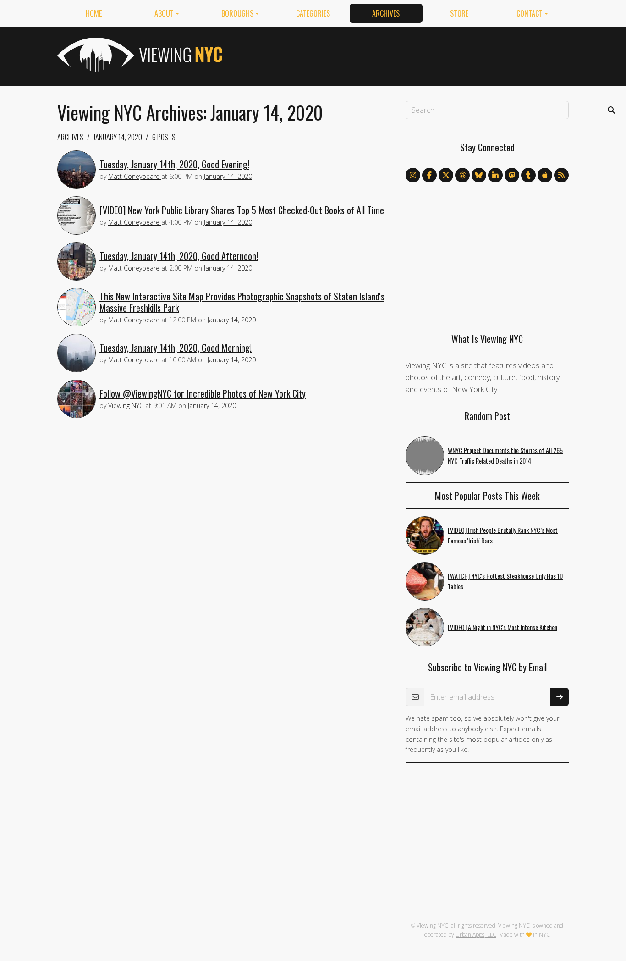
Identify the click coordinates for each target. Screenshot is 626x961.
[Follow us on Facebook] (429, 175)
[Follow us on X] (446, 175)
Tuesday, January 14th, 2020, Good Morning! (175, 347)
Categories (313, 13)
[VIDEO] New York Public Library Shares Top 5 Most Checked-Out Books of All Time (241, 210)
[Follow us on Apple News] (545, 175)
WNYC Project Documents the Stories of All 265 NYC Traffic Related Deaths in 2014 (505, 455)
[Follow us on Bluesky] (479, 175)
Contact (529, 13)
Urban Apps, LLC (476, 935)
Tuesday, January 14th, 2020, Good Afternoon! (178, 256)
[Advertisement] (402, 54)
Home (94, 13)
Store (459, 13)
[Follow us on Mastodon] (512, 175)
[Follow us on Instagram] (413, 175)
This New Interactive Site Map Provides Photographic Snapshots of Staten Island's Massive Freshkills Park (241, 302)
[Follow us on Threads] (462, 175)
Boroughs (237, 13)
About (164, 13)
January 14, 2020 (117, 137)
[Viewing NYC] (138, 54)
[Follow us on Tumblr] (528, 175)
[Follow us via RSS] (561, 175)
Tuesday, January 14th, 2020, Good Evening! (174, 164)
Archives (386, 13)
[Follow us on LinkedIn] (495, 175)
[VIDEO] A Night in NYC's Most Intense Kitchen (502, 627)
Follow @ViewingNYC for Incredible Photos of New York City (202, 393)
